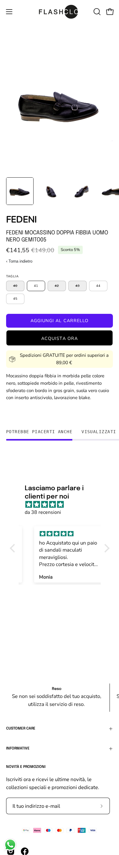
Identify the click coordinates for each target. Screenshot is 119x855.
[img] (63, 505)
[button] (96, 11)
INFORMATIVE (18, 748)
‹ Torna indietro (19, 261)
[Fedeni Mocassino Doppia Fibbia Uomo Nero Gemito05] (20, 191)
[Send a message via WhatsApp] (10, 845)
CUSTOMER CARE (20, 728)
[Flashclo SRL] (59, 12)
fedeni (21, 219)
